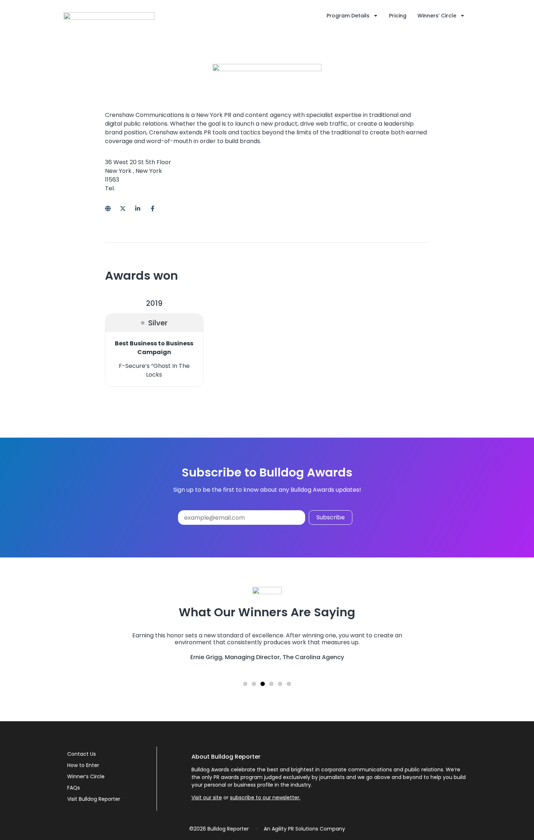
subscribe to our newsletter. (265, 797)
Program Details (348, 15)
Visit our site (206, 797)
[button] (245, 684)
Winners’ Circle (436, 15)
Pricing (397, 15)
